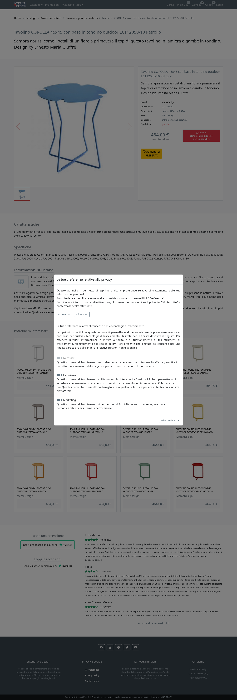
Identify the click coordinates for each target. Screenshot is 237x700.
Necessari (69, 358)
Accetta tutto (65, 314)
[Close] (179, 279)
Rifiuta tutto (81, 314)
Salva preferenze (170, 420)
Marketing (69, 400)
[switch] (59, 375)
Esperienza (70, 375)
